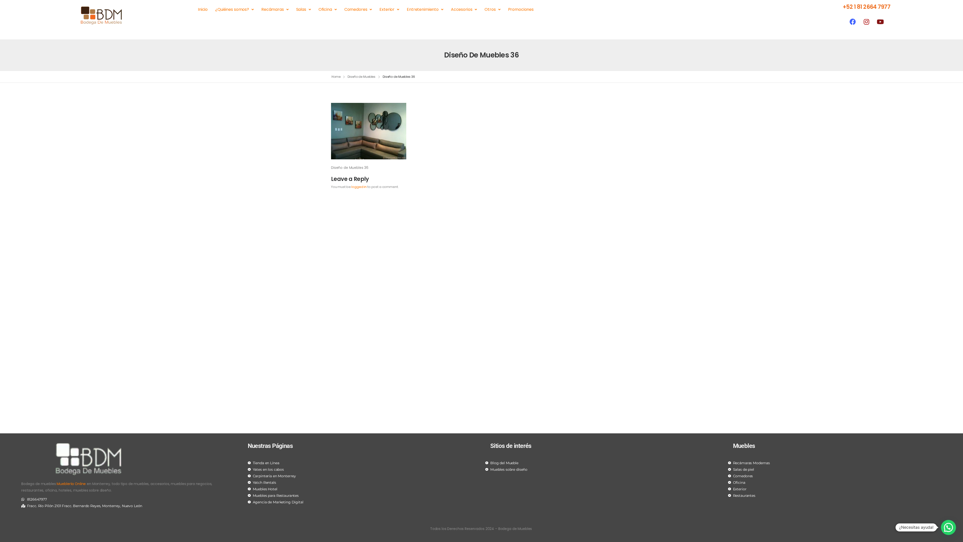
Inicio (203, 9)
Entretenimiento (423, 9)
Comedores (355, 9)
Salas (301, 9)
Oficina (325, 9)
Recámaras (272, 9)
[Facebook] (852, 21)
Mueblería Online (71, 483)
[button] (948, 527)
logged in (359, 186)
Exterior (386, 9)
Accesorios (461, 9)
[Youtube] (880, 21)
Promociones (521, 9)
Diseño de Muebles (361, 77)
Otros (490, 9)
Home (336, 77)
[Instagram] (866, 21)
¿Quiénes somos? (232, 9)
